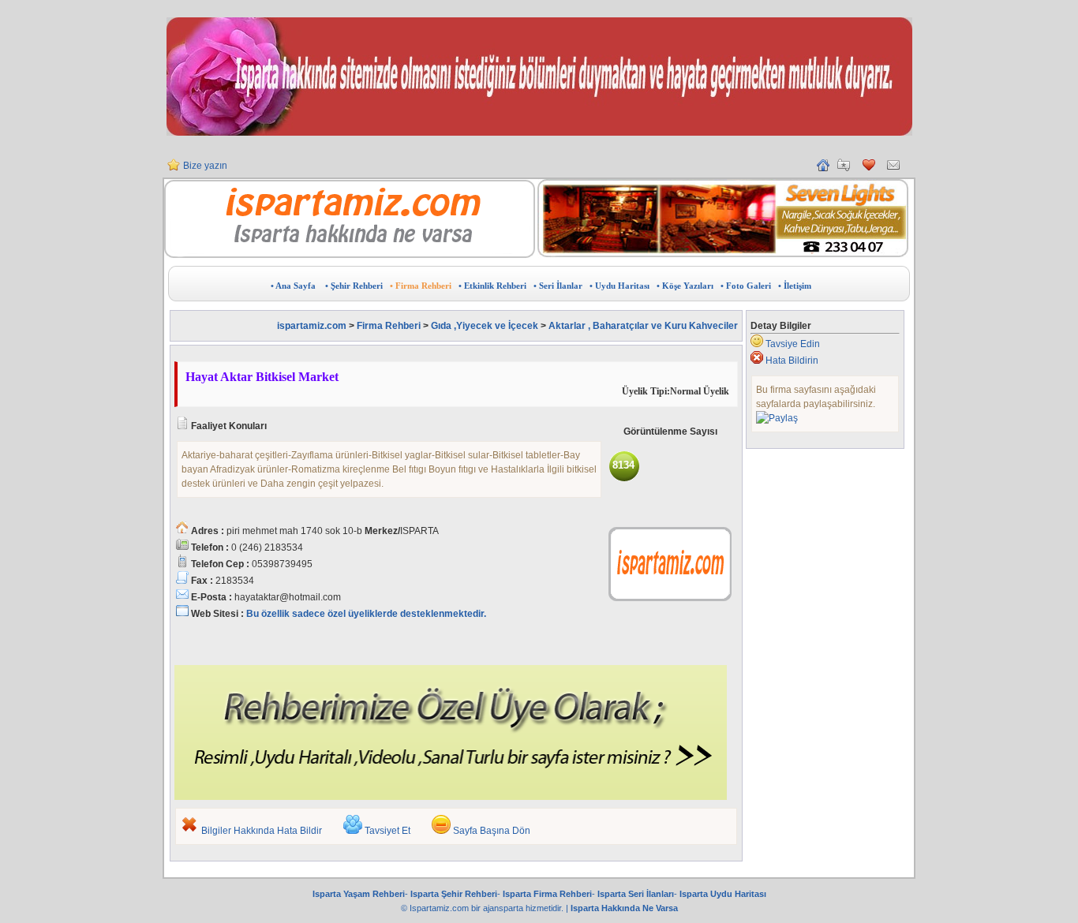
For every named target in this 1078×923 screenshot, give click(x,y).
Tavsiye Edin (792, 343)
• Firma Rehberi (420, 285)
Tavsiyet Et (387, 830)
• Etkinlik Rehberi (492, 285)
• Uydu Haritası (619, 285)
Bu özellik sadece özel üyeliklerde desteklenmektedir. (366, 613)
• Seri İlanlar (557, 285)
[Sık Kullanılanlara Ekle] (843, 168)
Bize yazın (205, 165)
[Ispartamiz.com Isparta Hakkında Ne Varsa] (349, 254)
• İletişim (794, 285)
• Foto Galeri (746, 285)
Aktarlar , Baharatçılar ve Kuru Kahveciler (643, 325)
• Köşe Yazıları (685, 285)
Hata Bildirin (791, 360)
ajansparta (504, 908)
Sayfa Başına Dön (491, 830)
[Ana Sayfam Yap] (823, 168)
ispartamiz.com (311, 325)
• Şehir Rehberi (354, 285)
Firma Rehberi (389, 325)
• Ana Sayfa (293, 285)
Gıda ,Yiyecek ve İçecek (486, 325)
